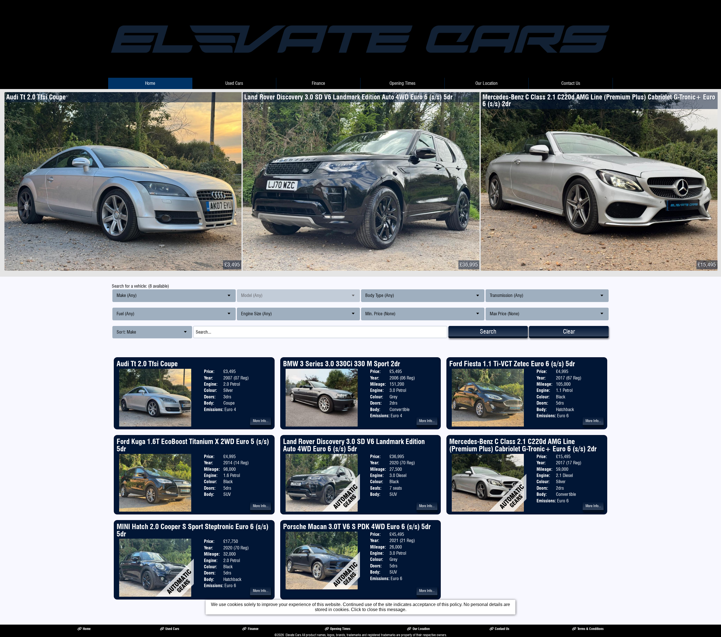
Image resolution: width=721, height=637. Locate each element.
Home (150, 83)
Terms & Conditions (590, 629)
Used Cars (234, 83)
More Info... (260, 421)
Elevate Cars (293, 635)
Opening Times (402, 83)
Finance (318, 83)
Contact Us (570, 83)
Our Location (486, 83)
